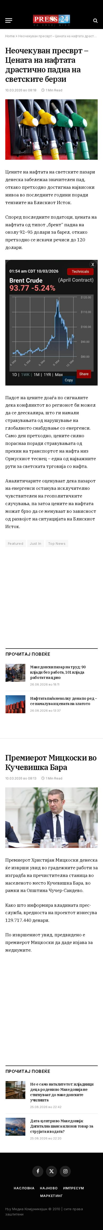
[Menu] (8, 20)
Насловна (24, 1188)
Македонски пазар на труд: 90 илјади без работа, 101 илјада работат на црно (57, 672)
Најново (49, 1188)
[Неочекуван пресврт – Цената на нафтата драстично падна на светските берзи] (51, 129)
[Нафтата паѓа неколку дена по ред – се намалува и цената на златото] (15, 704)
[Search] (95, 20)
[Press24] (51, 20)
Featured (15, 543)
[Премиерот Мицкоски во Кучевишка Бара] (51, 817)
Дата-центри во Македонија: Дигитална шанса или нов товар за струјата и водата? (61, 1126)
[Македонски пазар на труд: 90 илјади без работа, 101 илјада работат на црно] (15, 673)
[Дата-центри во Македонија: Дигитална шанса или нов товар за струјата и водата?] (15, 1127)
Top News (56, 543)
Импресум (73, 1188)
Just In (35, 543)
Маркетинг (51, 1196)
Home (10, 36)
